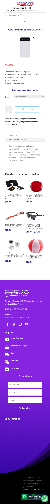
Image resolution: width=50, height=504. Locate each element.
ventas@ (8, 314)
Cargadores (25, 122)
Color (7, 97)
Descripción (13, 135)
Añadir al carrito (27, 109)
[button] (34, 38)
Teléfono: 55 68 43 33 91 (21, 8)
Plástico (8, 125)
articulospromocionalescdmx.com (19, 317)
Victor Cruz (33, 483)
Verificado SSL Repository (32, 489)
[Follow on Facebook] (7, 324)
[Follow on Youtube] (26, 324)
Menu (26, 22)
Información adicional (18, 140)
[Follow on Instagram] (20, 324)
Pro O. (14, 125)
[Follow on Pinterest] (14, 324)
